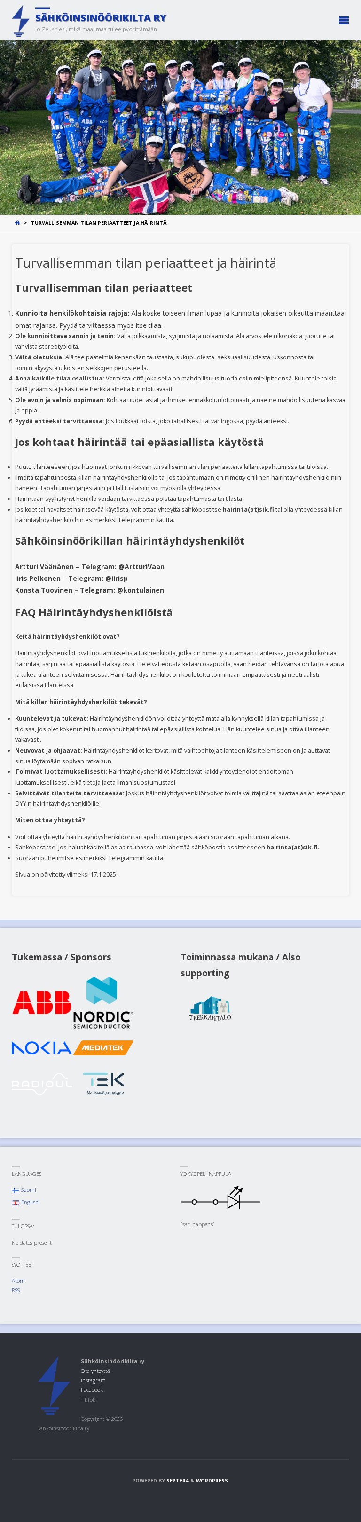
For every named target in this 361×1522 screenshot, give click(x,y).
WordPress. (212, 1480)
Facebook (92, 1389)
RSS (16, 1289)
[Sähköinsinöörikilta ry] (21, 20)
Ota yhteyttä (95, 1370)
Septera (177, 1480)
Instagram (93, 1380)
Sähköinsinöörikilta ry (100, 17)
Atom (18, 1280)
